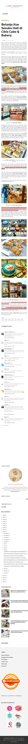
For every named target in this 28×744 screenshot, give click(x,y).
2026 (4, 515)
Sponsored (3, 666)
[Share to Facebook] (2, 319)
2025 (4, 517)
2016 (4, 577)
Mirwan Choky (7, 363)
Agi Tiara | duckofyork (8, 331)
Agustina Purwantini (8, 374)
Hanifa (4, 40)
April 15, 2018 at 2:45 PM (9, 379)
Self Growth (4, 663)
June (5, 545)
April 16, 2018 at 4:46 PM (9, 414)
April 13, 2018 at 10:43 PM (9, 353)
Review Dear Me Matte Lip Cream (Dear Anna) (13, 562)
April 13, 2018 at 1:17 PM (9, 346)
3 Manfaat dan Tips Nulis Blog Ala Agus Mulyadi (14, 566)
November (6, 535)
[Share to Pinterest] (22, 319)
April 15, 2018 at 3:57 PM (9, 386)
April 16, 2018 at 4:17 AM (9, 393)
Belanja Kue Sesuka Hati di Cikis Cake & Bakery (14, 555)
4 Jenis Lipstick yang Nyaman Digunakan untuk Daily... (15, 557)
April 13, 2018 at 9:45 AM (9, 337)
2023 (4, 521)
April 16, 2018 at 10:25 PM (9, 422)
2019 (4, 529)
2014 (4, 581)
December (6, 533)
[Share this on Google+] (9, 319)
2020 (4, 527)
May (5, 547)
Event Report (4, 659)
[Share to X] (6, 319)
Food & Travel (5, 20)
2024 (4, 519)
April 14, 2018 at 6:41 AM (9, 366)
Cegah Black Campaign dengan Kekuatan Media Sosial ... (15, 551)
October (6, 537)
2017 (4, 575)
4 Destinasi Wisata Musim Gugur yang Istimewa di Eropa (16, 564)
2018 (4, 531)
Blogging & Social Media (7, 657)
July (5, 543)
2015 (4, 579)
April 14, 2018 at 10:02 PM (9, 372)
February (6, 570)
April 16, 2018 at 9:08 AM (9, 402)
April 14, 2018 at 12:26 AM (9, 360)
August (5, 541)
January (5, 572)
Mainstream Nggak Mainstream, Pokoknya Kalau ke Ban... (16, 559)
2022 (4, 523)
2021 (4, 525)
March (5, 568)
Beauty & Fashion (5, 655)
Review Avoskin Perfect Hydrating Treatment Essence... (16, 553)
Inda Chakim (7, 389)
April (5, 549)
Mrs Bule (6, 404)
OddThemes (14, 741)
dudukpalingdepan (8, 348)
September (6, 539)
